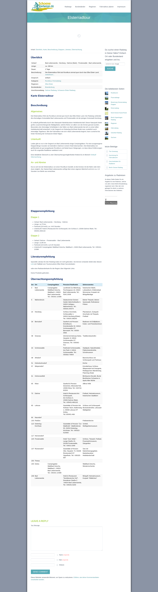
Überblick (39, 49)
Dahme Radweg (51, 90)
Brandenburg (49, 87)
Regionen (92, 7)
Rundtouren (114, 93)
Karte (45, 49)
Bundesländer (80, 7)
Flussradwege (115, 97)
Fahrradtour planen (107, 7)
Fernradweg (57, 81)
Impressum (121, 7)
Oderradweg (114, 128)
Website (61, 565)
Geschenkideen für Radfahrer (115, 162)
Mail (63, 560)
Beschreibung (53, 49)
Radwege (68, 7)
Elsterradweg (115, 108)
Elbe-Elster (49, 84)
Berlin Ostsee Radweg (116, 167)
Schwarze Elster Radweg (66, 90)
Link (32, 264)
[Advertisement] (66, 190)
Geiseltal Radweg (116, 133)
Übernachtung (77, 49)
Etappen (61, 49)
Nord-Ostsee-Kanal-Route (119, 113)
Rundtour (48, 81)
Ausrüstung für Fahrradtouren (113, 156)
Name (64, 555)
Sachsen (113, 137)
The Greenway (113, 151)
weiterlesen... (49, 74)
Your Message (35, 525)
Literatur (68, 49)
